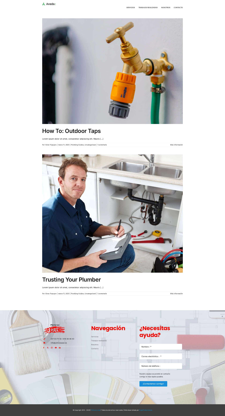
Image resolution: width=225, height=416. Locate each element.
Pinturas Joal (95, 410)
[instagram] (52, 347)
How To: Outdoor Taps (71, 130)
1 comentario (102, 145)
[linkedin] (60, 347)
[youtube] (56, 347)
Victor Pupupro (50, 145)
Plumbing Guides (77, 145)
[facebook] (44, 347)
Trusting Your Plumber (71, 279)
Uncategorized (90, 145)
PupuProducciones (145, 410)
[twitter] (48, 347)
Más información (176, 145)
